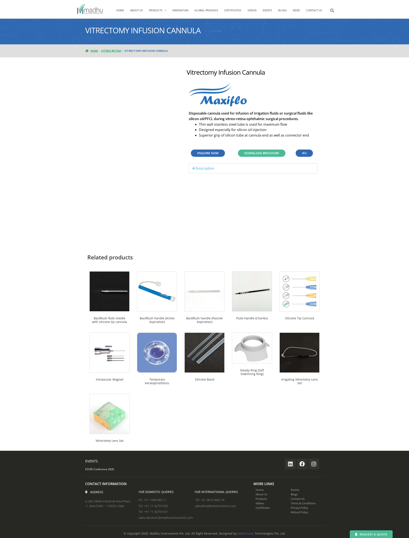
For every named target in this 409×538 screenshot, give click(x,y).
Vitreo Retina (111, 51)
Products (156, 10)
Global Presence (206, 10)
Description (205, 168)
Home (120, 10)
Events (267, 10)
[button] (332, 10)
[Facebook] (302, 464)
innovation (180, 10)
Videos (252, 10)
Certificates (232, 10)
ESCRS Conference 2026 (99, 469)
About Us (136, 10)
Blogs (282, 10)
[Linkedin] (290, 464)
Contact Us (314, 10)
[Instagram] (313, 464)
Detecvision (246, 533)
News (296, 10)
